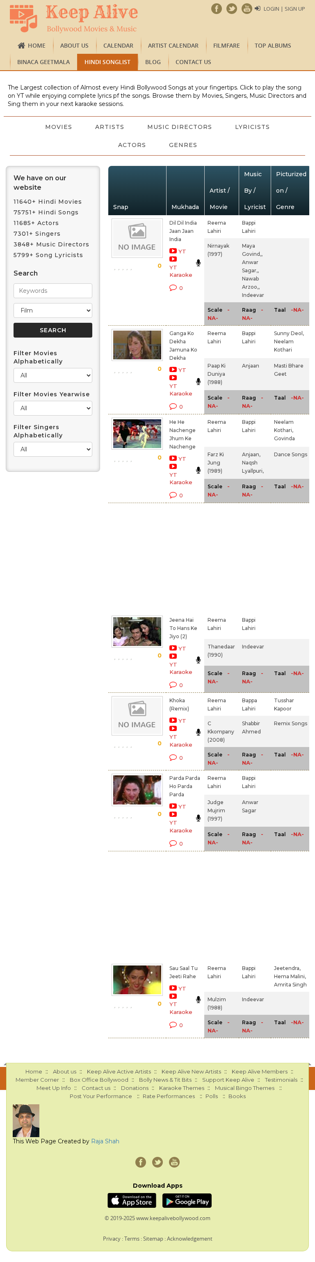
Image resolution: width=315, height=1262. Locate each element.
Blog (153, 62)
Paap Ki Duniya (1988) (217, 374)
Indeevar (253, 295)
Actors (132, 145)
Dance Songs (290, 454)
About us (74, 45)
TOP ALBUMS (273, 45)
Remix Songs (290, 723)
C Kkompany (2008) (221, 731)
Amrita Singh (290, 985)
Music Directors (179, 127)
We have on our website (40, 182)
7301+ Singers (37, 233)
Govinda (284, 438)
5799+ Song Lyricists (48, 255)
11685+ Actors (36, 223)
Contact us (193, 62)
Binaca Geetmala (43, 62)
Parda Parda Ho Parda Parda (184, 786)
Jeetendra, (287, 968)
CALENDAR (118, 45)
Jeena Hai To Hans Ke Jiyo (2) (183, 628)
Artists (109, 127)
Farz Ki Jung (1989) (216, 462)
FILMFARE (226, 45)
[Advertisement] (173, 557)
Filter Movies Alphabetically (38, 357)
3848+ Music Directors (51, 244)
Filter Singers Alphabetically (38, 431)
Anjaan (250, 366)
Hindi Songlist (107, 62)
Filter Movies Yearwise (52, 394)
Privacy (112, 1238)
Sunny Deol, (289, 333)
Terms (131, 1238)
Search (26, 273)
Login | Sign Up (284, 8)
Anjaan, (251, 454)
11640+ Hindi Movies (48, 201)
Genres (183, 145)
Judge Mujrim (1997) (216, 810)
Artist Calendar (173, 45)
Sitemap (153, 1238)
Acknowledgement (189, 1238)
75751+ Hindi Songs (46, 212)
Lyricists (252, 127)
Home (37, 45)
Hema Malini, (290, 976)
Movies (58, 127)
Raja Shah (105, 1141)
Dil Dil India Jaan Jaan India (183, 231)
